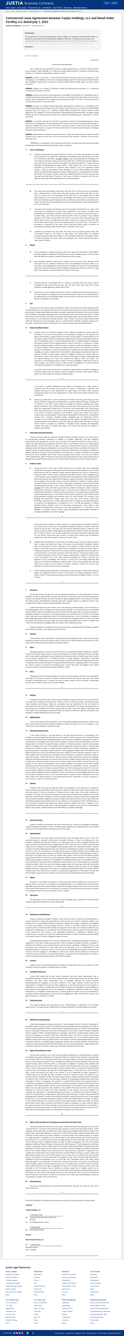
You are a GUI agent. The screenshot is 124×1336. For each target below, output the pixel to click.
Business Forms (67, 1308)
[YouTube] (17, 1333)
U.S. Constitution (11, 1303)
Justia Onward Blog (96, 1317)
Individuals (38, 1271)
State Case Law (39, 1308)
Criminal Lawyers (11, 1280)
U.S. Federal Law (12, 1300)
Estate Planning (39, 1286)
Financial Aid (94, 1280)
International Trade (68, 1286)
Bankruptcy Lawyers (13, 1274)
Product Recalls (67, 1311)
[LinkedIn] (14, 1333)
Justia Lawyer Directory (98, 1306)
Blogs (92, 1289)
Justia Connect (60, 1333)
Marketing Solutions (80, 8)
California (37, 1311)
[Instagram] (22, 1333)
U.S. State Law (39, 1300)
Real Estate (26, 26)
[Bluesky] (27, 1333)
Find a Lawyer (10, 8)
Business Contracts (21, 11)
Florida (36, 1314)
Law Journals (94, 1286)
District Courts (11, 1317)
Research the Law (34, 8)
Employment (66, 1280)
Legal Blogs (66, 1306)
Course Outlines (95, 1283)
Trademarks (66, 1317)
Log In (107, 3)
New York (37, 1317)
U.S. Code (9, 1306)
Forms (13, 11)
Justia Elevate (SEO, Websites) (100, 1311)
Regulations (10, 1308)
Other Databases (69, 1300)
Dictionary (93, 1274)
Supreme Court (11, 1311)
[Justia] (14, 3)
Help (83, 1333)
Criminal (36, 1277)
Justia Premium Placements (99, 1308)
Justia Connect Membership (99, 1303)
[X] (30, 1333)
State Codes (38, 1306)
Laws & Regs (57, 8)
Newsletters (68, 8)
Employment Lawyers (13, 1283)
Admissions (94, 1277)
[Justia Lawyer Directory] (33, 1333)
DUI (35, 1283)
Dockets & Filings (11, 1320)
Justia (7, 11)
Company (78, 1333)
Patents (64, 1314)
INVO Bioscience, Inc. (35, 11)
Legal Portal (70, 1333)
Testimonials (94, 1320)
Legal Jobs (65, 1303)
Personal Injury (39, 1292)
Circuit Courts (10, 1314)
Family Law (37, 1289)
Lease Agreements (38, 26)
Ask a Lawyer (22, 8)
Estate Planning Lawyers (14, 1286)
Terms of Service (91, 1333)
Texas (36, 1320)
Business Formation (69, 1274)
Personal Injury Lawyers (14, 1292)
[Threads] (25, 1333)
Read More (29, 47)
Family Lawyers (11, 1289)
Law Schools (46, 8)
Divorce (36, 1280)
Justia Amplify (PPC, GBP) (98, 1314)
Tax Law (65, 1292)
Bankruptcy (38, 1274)
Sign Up (114, 3)
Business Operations (69, 1277)
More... (8, 1295)
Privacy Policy (102, 1333)
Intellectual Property (69, 1283)
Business (65, 1271)
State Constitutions (40, 1303)
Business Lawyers (12, 1277)
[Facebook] (20, 1333)
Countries (65, 1320)
